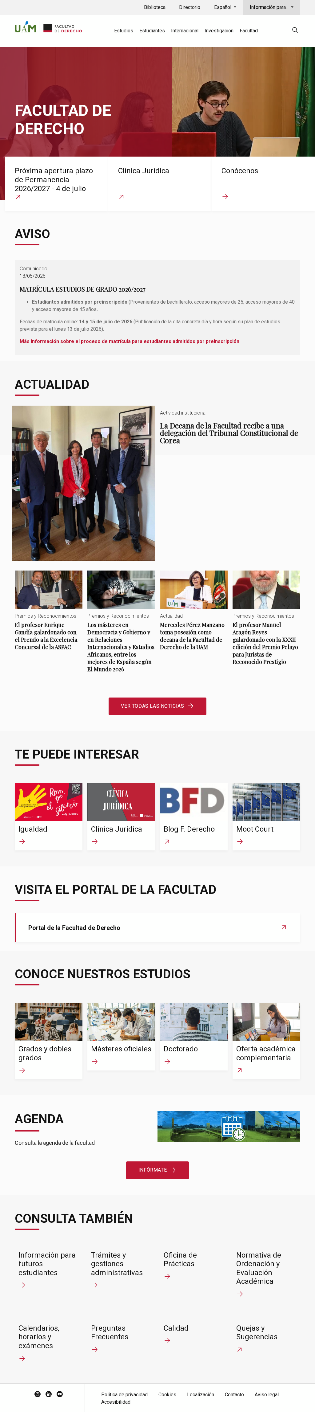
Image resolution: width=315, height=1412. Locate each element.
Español (223, 7)
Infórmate (152, 1170)
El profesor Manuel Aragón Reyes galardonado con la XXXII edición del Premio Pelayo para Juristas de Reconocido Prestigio (266, 623)
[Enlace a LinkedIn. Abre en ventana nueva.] (48, 1394)
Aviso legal (267, 1395)
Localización (200, 1395)
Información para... (270, 7)
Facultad (249, 31)
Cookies (167, 1395)
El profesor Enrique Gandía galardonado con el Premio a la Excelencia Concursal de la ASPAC (48, 616)
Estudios (123, 31)
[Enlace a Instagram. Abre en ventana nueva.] (37, 1394)
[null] (295, 31)
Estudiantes (152, 31)
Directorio (189, 7)
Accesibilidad (115, 1402)
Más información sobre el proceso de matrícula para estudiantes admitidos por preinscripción (129, 341)
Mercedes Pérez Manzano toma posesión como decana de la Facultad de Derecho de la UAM (194, 616)
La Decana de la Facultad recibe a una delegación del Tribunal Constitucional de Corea (157, 483)
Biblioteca (154, 7)
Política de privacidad (124, 1395)
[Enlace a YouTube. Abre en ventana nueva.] (59, 1394)
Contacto (234, 1395)
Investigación (219, 31)
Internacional (184, 31)
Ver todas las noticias (152, 706)
